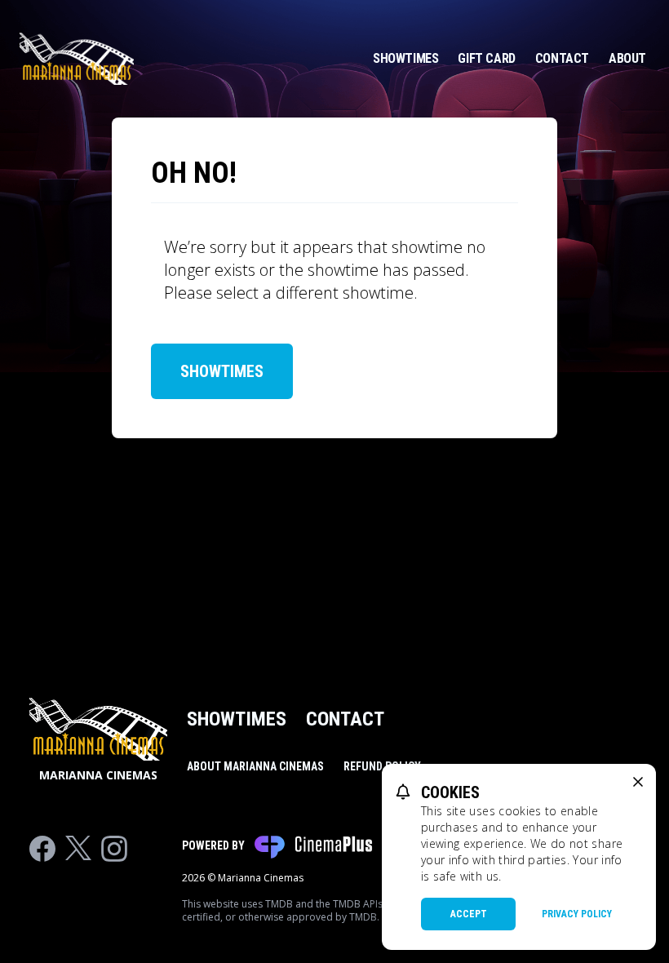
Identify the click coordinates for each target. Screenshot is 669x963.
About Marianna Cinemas (255, 766)
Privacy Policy (577, 914)
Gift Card (486, 58)
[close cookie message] (638, 782)
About (627, 58)
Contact (562, 58)
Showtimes (405, 58)
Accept (468, 914)
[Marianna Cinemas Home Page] (76, 59)
